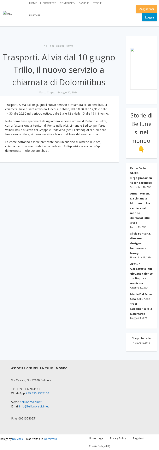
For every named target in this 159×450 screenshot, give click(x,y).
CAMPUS (84, 3)
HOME (33, 3)
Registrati (146, 9)
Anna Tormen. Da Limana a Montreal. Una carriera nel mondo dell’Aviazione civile (140, 208)
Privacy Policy (118, 438)
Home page (96, 438)
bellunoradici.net (31, 402)
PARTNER (35, 15)
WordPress (50, 439)
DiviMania (18, 439)
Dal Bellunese (54, 46)
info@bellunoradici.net (34, 406)
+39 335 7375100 (37, 393)
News (69, 46)
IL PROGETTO (48, 3)
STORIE (97, 3)
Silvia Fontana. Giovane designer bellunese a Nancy (140, 243)
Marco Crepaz (47, 92)
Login (149, 17)
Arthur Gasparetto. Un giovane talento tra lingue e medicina (141, 273)
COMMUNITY (67, 3)
